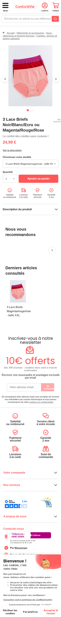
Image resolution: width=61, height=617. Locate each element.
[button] (5, 79)
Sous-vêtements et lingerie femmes (27, 34)
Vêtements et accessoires (30, 33)
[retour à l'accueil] (25, 7)
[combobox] (30, 20)
